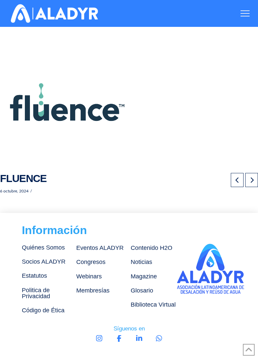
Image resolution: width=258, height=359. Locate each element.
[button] (245, 13)
